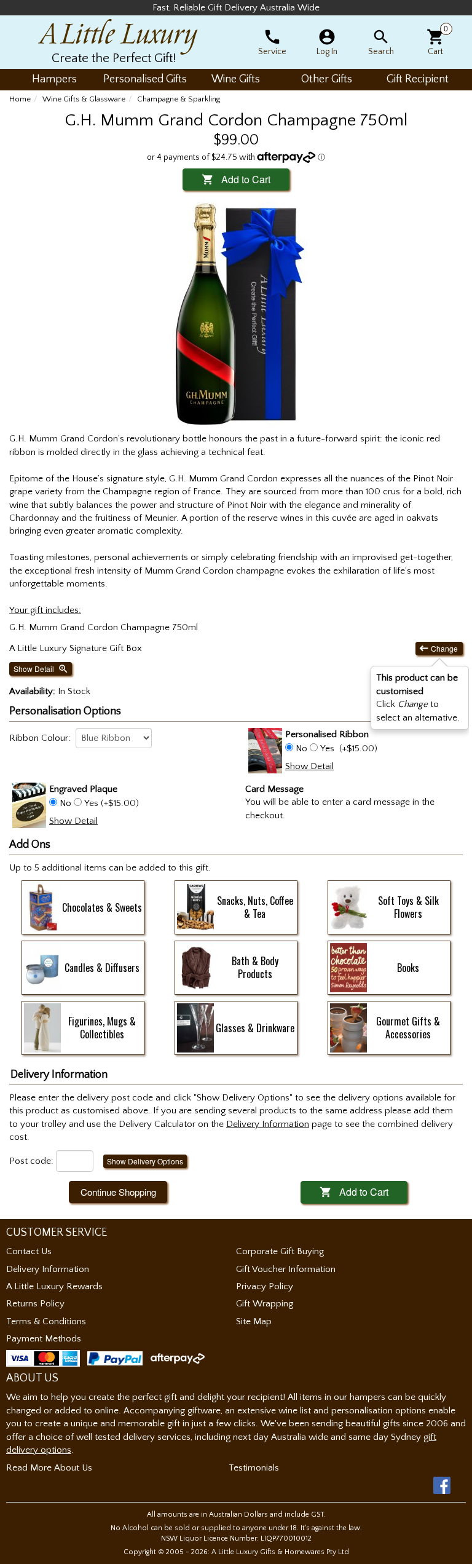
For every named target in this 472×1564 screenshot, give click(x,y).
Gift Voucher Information (286, 1269)
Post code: (31, 1161)
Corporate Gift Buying (280, 1251)
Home (20, 99)
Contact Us (29, 1251)
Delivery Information (47, 1269)
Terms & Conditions (46, 1321)
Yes (327, 748)
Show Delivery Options (145, 1161)
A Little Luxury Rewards (54, 1286)
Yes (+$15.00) (110, 803)
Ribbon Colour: (40, 738)
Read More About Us (49, 1468)
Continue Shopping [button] (118, 1191)
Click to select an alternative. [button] (418, 697)
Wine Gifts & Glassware (83, 99)
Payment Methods (43, 1338)
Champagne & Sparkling (178, 99)
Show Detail (41, 668)
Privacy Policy (264, 1286)
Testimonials (254, 1468)
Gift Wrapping (264, 1303)
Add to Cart (236, 179)
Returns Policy (35, 1303)
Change (439, 648)
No (301, 748)
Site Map (254, 1321)
